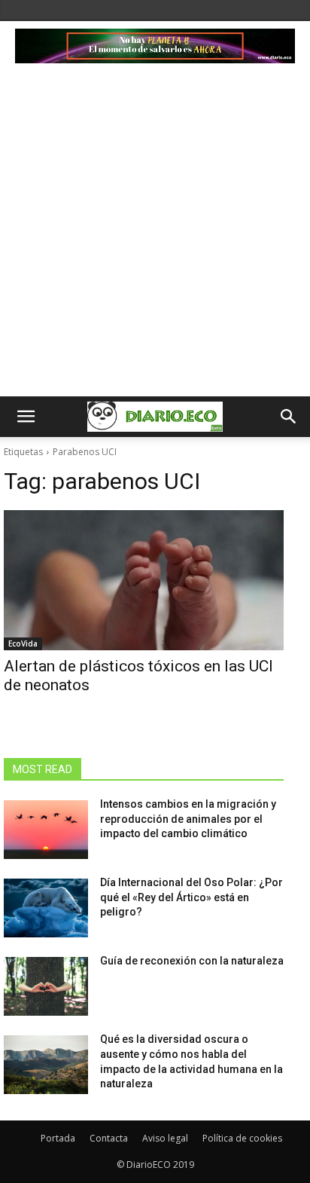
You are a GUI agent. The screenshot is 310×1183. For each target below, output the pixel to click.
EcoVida (23, 643)
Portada (58, 1138)
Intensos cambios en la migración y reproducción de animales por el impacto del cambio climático (188, 818)
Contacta (109, 1138)
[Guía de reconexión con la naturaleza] (46, 986)
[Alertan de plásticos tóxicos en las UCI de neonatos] (144, 580)
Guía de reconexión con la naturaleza (192, 961)
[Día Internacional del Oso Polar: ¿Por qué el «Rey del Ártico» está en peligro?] (46, 908)
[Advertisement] (155, 233)
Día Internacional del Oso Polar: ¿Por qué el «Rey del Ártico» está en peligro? (191, 897)
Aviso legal (165, 1138)
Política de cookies (242, 1138)
